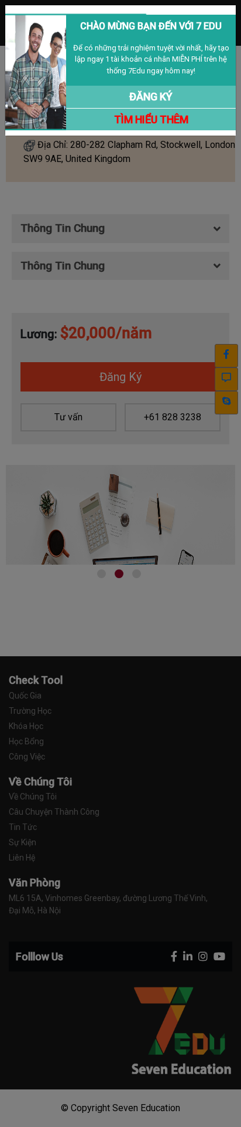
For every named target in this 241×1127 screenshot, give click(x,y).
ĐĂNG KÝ (151, 96)
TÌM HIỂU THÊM (151, 119)
